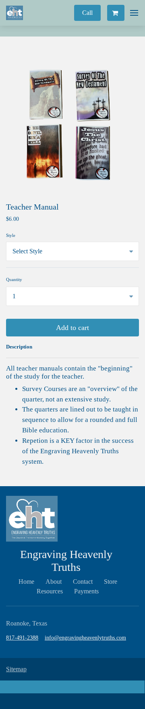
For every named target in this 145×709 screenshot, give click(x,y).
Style (10, 235)
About (54, 581)
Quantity (14, 279)
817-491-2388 (22, 638)
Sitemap (16, 669)
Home (26, 581)
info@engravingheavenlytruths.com (85, 638)
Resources (50, 591)
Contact (83, 581)
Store (110, 581)
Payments (86, 591)
